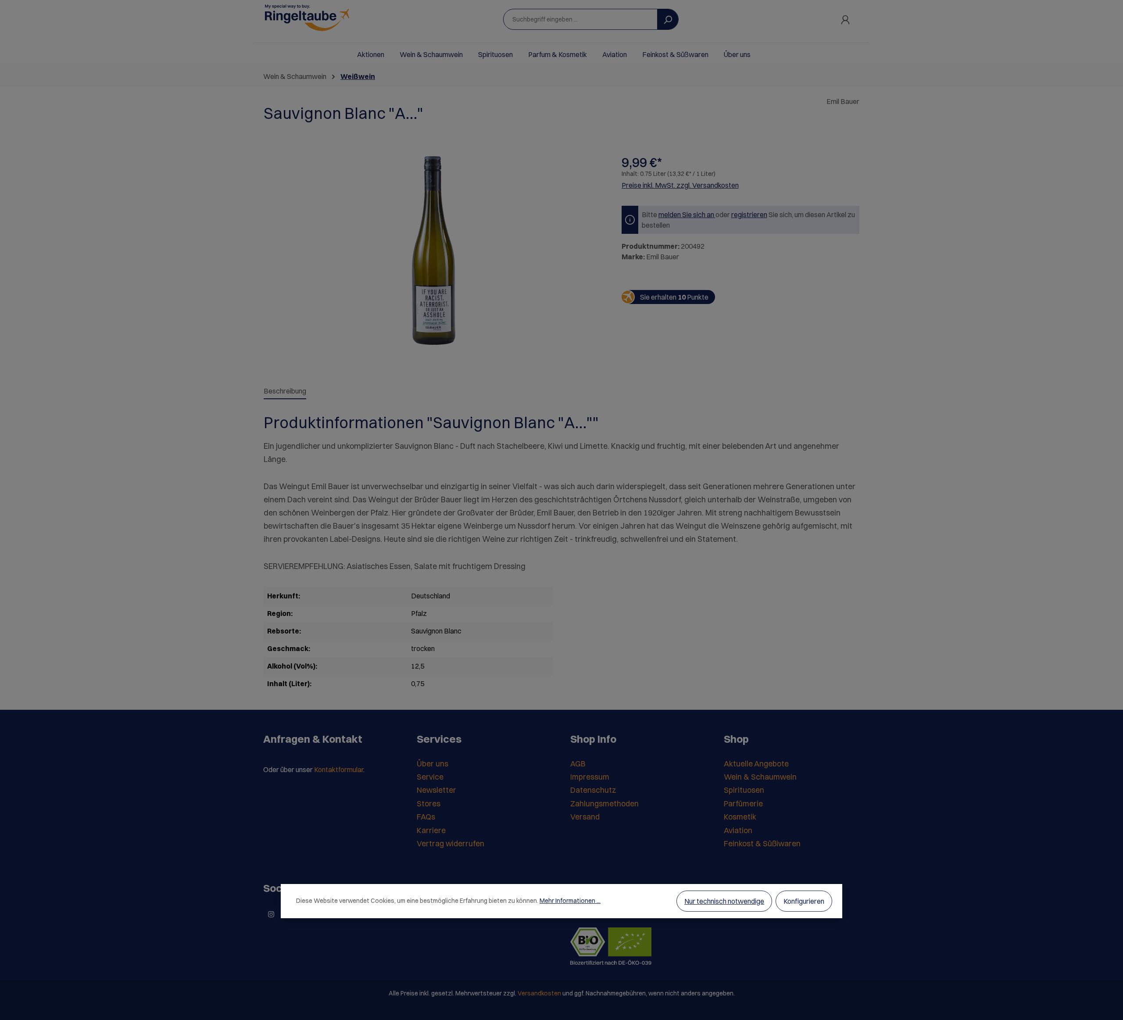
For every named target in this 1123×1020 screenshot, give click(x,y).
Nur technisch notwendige (724, 901)
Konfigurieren (803, 901)
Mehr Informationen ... (570, 901)
